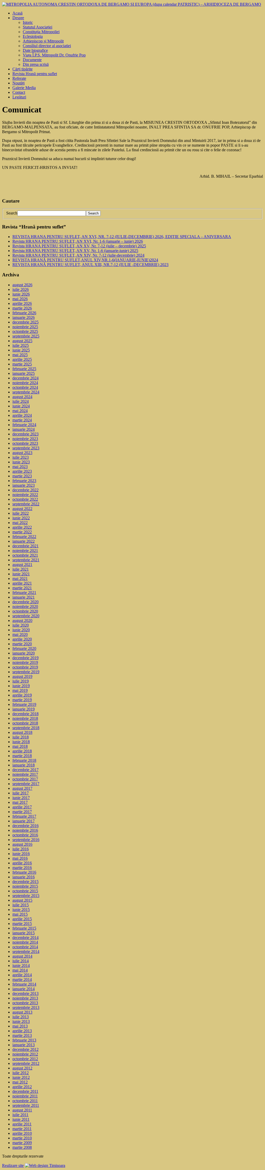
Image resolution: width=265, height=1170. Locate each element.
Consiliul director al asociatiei (47, 46)
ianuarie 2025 (23, 373)
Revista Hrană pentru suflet (34, 73)
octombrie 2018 (25, 723)
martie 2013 (22, 1035)
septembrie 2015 (25, 895)
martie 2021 (22, 588)
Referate (19, 78)
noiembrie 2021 (25, 550)
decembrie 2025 (25, 322)
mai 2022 (20, 522)
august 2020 (22, 620)
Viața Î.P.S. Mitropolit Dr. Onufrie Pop (54, 55)
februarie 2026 (24, 313)
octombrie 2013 (25, 1003)
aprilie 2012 (22, 1087)
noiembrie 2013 (25, 998)
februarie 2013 (24, 1040)
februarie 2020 (24, 648)
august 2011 (22, 1110)
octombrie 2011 (25, 1101)
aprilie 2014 (22, 975)
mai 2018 (20, 746)
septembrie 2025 (25, 336)
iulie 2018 (20, 737)
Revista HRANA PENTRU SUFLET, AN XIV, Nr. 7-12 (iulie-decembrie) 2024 (78, 255)
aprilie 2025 (22, 359)
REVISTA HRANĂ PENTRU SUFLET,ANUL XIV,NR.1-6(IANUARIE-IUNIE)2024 (85, 260)
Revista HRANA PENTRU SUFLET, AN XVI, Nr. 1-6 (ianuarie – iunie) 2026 (77, 241)
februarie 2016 (24, 872)
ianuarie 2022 (23, 541)
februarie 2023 (24, 480)
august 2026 (22, 285)
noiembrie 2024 (25, 383)
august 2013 (22, 1012)
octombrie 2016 (25, 835)
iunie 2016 (21, 853)
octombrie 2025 (25, 331)
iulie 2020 (20, 625)
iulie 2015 (20, 905)
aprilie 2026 (22, 303)
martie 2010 (22, 1138)
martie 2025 (22, 364)
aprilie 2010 (22, 1133)
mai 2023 (20, 466)
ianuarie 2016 (23, 877)
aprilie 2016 (22, 863)
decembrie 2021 (25, 546)
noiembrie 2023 (25, 438)
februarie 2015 (24, 928)
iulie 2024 (20, 401)
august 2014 (22, 956)
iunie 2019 (21, 686)
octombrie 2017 (25, 779)
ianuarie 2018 (23, 765)
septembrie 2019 (25, 672)
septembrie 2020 (25, 616)
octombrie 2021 (25, 555)
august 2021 (22, 564)
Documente (32, 60)
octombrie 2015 (25, 891)
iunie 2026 (21, 294)
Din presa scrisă (36, 64)
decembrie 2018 (25, 714)
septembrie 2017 (25, 783)
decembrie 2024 (25, 378)
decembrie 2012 (25, 1049)
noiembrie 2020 (25, 606)
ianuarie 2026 (23, 317)
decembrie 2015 (25, 881)
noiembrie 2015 (25, 886)
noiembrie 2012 (25, 1054)
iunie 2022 (21, 518)
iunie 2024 (21, 406)
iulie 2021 (20, 569)
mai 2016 (20, 858)
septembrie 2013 (25, 1007)
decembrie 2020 (25, 602)
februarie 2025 (24, 369)
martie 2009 (22, 1142)
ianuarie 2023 (23, 485)
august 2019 (22, 676)
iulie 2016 (20, 849)
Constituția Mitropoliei (41, 32)
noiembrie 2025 (25, 327)
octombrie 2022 (25, 499)
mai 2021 (20, 578)
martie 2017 (22, 811)
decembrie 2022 (25, 490)
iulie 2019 (20, 681)
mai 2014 (20, 970)
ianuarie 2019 (23, 709)
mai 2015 (20, 914)
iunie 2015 (21, 909)
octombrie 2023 (25, 443)
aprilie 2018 (22, 751)
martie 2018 (22, 755)
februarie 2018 (24, 760)
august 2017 (22, 788)
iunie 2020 (21, 630)
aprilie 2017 (22, 807)
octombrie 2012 (25, 1059)
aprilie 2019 (22, 695)
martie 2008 (22, 1147)
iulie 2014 (20, 961)
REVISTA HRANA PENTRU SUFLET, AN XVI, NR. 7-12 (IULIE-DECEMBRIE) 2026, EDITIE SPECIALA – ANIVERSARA (121, 236)
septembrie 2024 (25, 392)
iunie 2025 (21, 350)
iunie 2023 (21, 462)
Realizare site (13, 1165)
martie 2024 (22, 420)
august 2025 (22, 341)
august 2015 (22, 900)
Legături (19, 97)
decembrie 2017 (25, 769)
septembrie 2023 (25, 448)
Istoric (28, 22)
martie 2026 (22, 308)
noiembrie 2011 (25, 1096)
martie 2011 (22, 1128)
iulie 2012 (20, 1073)
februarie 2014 (24, 984)
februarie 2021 (24, 592)
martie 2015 (22, 923)
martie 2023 (22, 476)
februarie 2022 (24, 536)
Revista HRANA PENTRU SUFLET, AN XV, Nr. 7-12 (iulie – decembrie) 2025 (79, 246)
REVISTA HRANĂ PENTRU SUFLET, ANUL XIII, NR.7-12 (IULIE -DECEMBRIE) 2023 (90, 264)
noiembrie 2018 (25, 718)
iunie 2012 (21, 1077)
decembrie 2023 (25, 434)
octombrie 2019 (25, 667)
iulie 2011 (20, 1114)
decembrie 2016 (25, 825)
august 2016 (22, 844)
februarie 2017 (24, 816)
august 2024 (22, 396)
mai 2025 (20, 355)
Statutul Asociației (37, 27)
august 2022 (22, 508)
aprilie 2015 (22, 919)
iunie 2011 (21, 1119)
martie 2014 (22, 979)
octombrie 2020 (25, 611)
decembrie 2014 (25, 937)
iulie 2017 (20, 793)
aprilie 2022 (22, 527)
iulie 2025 (20, 345)
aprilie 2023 (22, 471)
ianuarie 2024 (23, 429)
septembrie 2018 (25, 728)
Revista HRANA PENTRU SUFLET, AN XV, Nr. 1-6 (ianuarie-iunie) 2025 (75, 250)
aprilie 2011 (22, 1124)
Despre (18, 18)
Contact (18, 92)
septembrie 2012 (25, 1063)
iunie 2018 (21, 742)
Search (11, 213)
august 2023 (22, 452)
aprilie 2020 (22, 639)
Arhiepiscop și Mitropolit (43, 41)
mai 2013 (20, 1026)
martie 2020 (22, 644)
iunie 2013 (21, 1021)
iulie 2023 (20, 457)
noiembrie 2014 (25, 942)
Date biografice (35, 50)
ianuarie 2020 (23, 653)
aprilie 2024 (22, 415)
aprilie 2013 (22, 1031)
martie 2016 (22, 867)
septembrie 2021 (25, 560)
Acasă (17, 13)
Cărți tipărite (22, 69)
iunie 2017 (21, 797)
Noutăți (18, 83)
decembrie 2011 (25, 1091)
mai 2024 (20, 410)
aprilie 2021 (22, 583)
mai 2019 (20, 690)
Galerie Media (24, 87)
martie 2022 (22, 532)
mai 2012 (20, 1082)
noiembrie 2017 (25, 774)
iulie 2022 (20, 513)
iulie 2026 (20, 289)
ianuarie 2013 (23, 1045)
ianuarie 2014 (23, 989)
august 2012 (22, 1068)
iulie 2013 (20, 1017)
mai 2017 (20, 802)
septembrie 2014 (25, 951)
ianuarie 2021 (23, 597)
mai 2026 (20, 299)
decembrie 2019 (25, 658)
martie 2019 (22, 700)
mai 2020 (20, 634)
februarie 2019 (24, 704)
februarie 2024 (24, 424)
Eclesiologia (33, 36)
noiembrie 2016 (25, 830)
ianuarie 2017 (23, 821)
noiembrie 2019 (25, 662)
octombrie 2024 (25, 387)
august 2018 (22, 732)
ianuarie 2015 (23, 933)
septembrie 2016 (25, 839)
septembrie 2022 (25, 504)
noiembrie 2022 (25, 494)
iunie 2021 (21, 574)
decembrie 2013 (25, 993)
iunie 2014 (21, 965)
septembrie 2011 (25, 1105)
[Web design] (45, 1165)
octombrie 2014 (25, 947)
